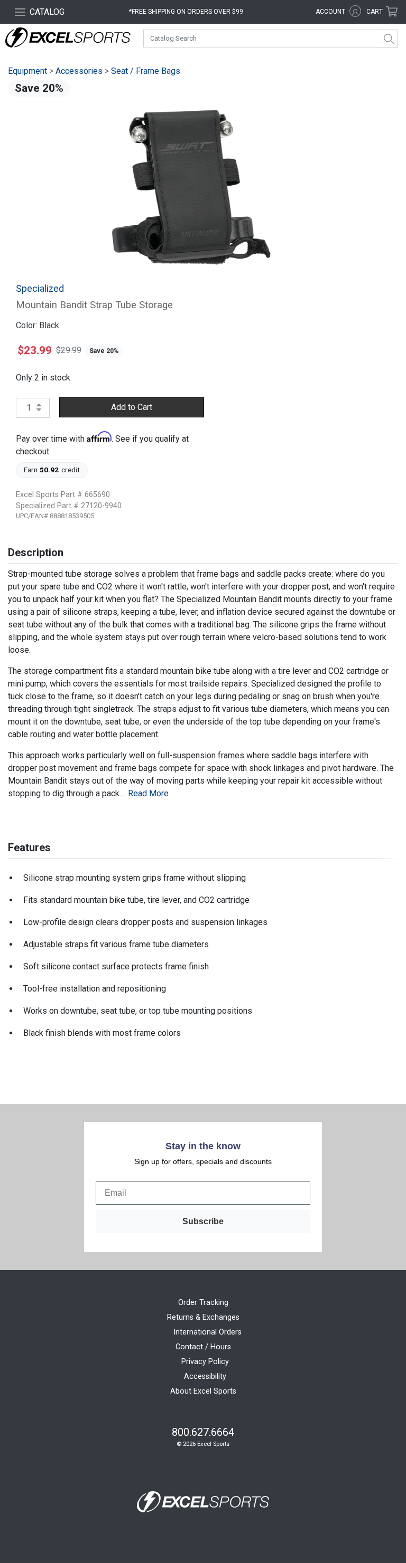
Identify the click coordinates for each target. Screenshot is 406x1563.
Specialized (40, 288)
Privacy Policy (205, 1361)
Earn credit (52, 469)
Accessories (79, 71)
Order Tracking (203, 1302)
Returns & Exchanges (203, 1317)
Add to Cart (131, 407)
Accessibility (205, 1376)
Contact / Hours (203, 1346)
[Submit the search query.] (389, 38)
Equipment (27, 71)
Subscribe (203, 1221)
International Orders (207, 1332)
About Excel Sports (203, 1391)
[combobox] (270, 38)
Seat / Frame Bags (145, 71)
